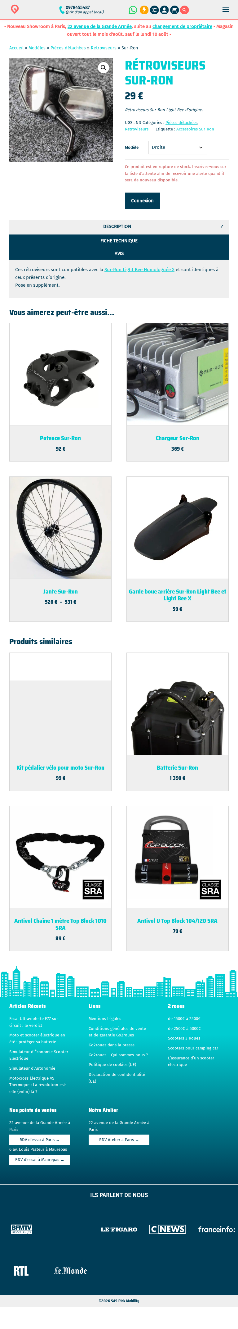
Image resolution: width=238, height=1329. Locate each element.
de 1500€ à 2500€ (184, 1018)
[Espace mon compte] (164, 10)
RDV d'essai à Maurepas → (39, 1159)
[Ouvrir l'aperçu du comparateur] (154, 10)
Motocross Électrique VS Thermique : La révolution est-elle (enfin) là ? (37, 1085)
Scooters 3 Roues (184, 1038)
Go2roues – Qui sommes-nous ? (118, 1055)
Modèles (37, 48)
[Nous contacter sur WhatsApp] (132, 10)
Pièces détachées (68, 48)
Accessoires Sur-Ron (195, 129)
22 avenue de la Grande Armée (100, 26)
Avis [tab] (119, 253)
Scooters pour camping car (193, 1048)
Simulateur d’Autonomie (32, 1068)
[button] (103, 67)
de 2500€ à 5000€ (184, 1028)
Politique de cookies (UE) (112, 1064)
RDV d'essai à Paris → (40, 1139)
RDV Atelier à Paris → (119, 1139)
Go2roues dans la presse (111, 1045)
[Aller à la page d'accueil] (34, 13)
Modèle (132, 147)
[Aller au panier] (174, 10)
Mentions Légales (105, 1018)
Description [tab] (117, 226)
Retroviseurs (104, 48)
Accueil (16, 48)
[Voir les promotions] (143, 10)
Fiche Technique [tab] (119, 240)
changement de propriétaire (182, 26)
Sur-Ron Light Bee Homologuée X (139, 269)
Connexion (142, 200)
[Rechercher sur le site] (184, 10)
